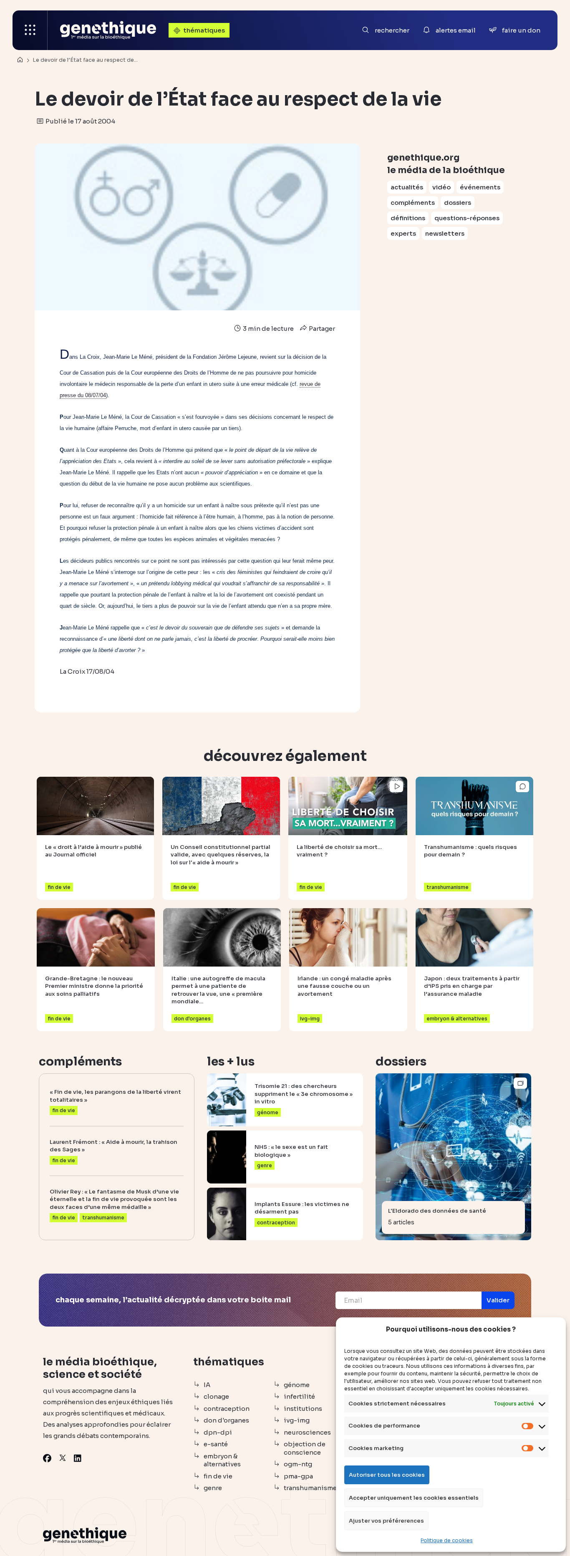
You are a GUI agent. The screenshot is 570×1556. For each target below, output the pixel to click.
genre (213, 1488)
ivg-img (297, 1420)
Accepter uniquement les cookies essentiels (414, 1497)
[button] (498, 1300)
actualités (407, 187)
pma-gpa (298, 1476)
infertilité (299, 1396)
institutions (303, 1408)
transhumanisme (310, 1488)
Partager (321, 328)
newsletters (444, 233)
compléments (413, 202)
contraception (227, 1408)
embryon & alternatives (222, 1460)
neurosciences (307, 1432)
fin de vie (218, 1476)
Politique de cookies (447, 1540)
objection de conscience (304, 1448)
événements (480, 187)
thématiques (204, 30)
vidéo (441, 187)
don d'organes (226, 1420)
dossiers (457, 202)
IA (207, 1385)
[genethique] (108, 30)
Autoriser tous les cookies (387, 1474)
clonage (216, 1396)
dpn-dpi (218, 1432)
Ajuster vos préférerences (386, 1520)
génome (297, 1385)
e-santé (216, 1444)
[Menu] (30, 30)
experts (403, 233)
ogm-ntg (298, 1464)
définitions (408, 218)
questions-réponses (466, 218)
